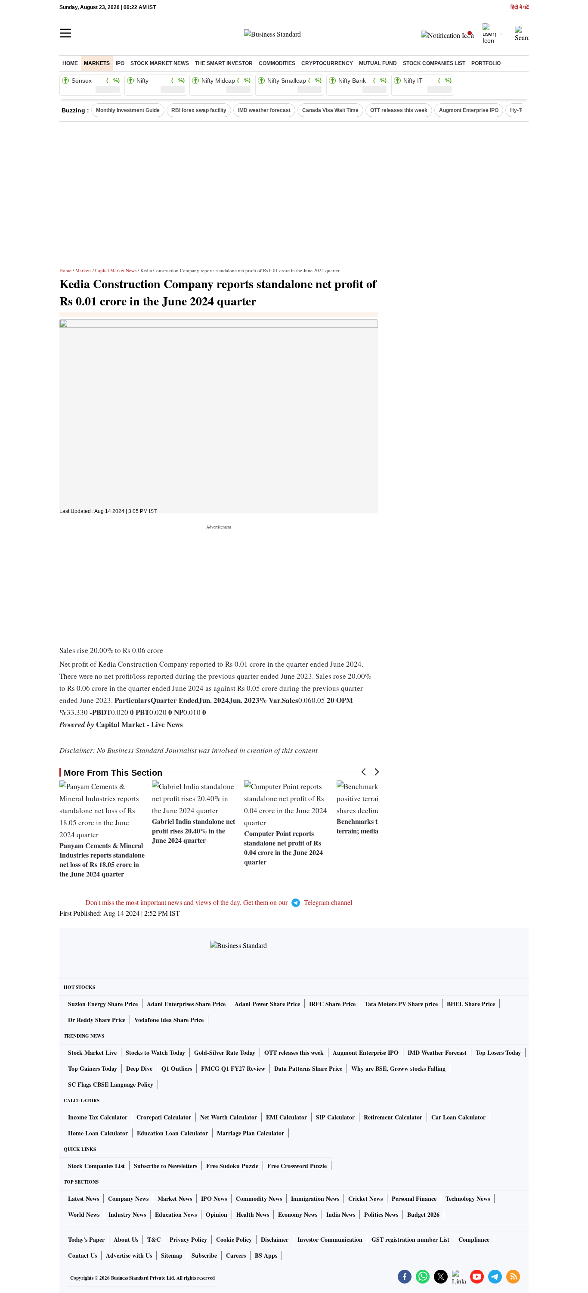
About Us (126, 1239)
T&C (154, 1239)
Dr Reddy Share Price (96, 1019)
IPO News (214, 1198)
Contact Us (82, 1255)
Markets (97, 63)
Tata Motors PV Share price (401, 1003)
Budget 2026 (423, 1214)
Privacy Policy (188, 1239)
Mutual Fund (378, 63)
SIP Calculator (335, 1117)
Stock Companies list (434, 63)
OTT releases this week (398, 110)
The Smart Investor (224, 63)
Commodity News (259, 1198)
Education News (176, 1214)
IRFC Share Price (332, 1003)
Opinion (216, 1214)
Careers (236, 1255)
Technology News (468, 1198)
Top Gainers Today (92, 1068)
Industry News (127, 1214)
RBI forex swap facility (198, 110)
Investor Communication (329, 1239)
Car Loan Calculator (458, 1117)
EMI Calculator (286, 1117)
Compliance (473, 1239)
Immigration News (315, 1198)
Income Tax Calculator (97, 1117)
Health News (252, 1214)
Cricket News (365, 1198)
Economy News (297, 1214)
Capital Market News (115, 270)
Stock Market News (159, 63)
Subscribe (204, 1255)
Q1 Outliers (176, 1068)
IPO (120, 63)
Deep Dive (139, 1068)
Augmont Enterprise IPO (468, 110)
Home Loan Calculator (98, 1133)
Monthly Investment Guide (128, 110)
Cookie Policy (234, 1239)
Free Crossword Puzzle (297, 1165)
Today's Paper (86, 1239)
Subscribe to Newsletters (165, 1165)
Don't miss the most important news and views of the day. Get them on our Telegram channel (218, 902)
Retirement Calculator (393, 1117)
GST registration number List (410, 1239)
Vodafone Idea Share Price (169, 1019)
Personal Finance (414, 1198)
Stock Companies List (96, 1165)
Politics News (381, 1214)
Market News (175, 1198)
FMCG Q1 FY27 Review (233, 1068)
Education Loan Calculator (172, 1133)
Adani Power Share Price (267, 1003)
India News (340, 1214)
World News (83, 1214)
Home (70, 63)
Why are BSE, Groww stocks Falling (398, 1068)
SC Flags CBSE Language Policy (110, 1084)
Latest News (83, 1198)
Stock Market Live (92, 1052)
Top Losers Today (498, 1052)
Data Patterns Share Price (308, 1068)
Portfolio (486, 63)
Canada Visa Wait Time (330, 110)
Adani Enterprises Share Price (186, 1003)
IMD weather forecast (264, 110)
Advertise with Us (129, 1255)
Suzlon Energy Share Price (103, 1003)
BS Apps (266, 1255)
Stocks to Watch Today (155, 1052)
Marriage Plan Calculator (250, 1133)
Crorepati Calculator (163, 1117)
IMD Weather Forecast (437, 1052)
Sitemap (172, 1255)
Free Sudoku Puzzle (232, 1165)
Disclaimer (274, 1239)
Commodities (277, 63)
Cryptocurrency (327, 63)
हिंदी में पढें (520, 7)
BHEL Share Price (471, 1003)
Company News (128, 1198)
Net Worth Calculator (228, 1117)
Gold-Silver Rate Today (224, 1052)
